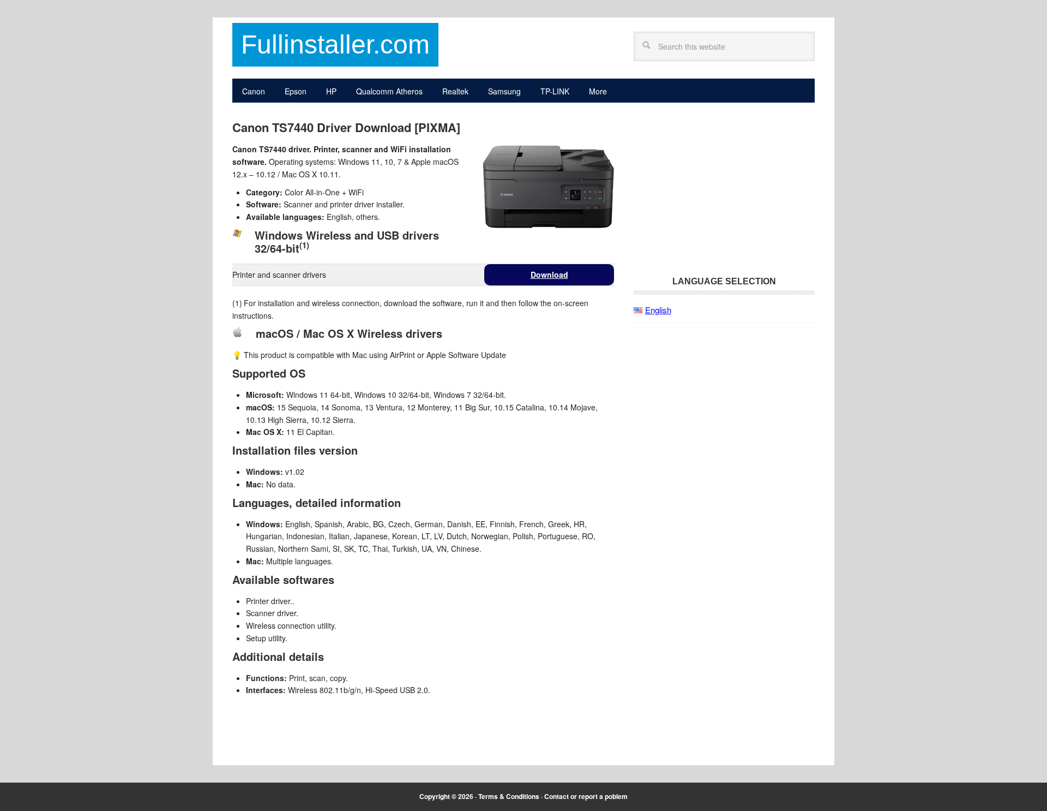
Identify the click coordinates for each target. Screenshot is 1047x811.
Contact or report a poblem (586, 796)
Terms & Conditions (508, 796)
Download (549, 274)
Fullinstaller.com (335, 44)
